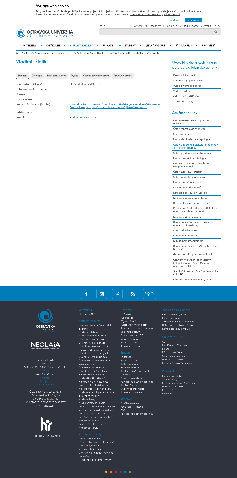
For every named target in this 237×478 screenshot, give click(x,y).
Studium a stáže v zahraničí (135, 371)
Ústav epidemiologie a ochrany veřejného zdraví (191, 165)
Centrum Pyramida (89, 445)
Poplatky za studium (131, 378)
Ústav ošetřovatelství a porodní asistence (191, 122)
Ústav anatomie (182, 134)
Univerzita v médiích (172, 386)
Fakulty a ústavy (62, 53)
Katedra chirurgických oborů (190, 198)
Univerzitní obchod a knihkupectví (96, 442)
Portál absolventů (130, 403)
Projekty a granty (123, 75)
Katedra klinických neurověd (190, 193)
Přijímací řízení (128, 321)
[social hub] (149, 293)
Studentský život (129, 342)
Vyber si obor (127, 318)
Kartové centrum (87, 456)
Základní (22, 75)
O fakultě (55, 45)
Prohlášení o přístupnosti (175, 345)
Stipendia (125, 374)
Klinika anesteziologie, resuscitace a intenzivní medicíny (193, 224)
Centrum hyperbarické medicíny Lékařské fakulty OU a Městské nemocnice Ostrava (192, 263)
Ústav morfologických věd (92, 343)
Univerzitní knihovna (89, 439)
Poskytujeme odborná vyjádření (178, 383)
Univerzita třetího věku (173, 359)
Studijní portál (192, 26)
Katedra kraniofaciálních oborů (191, 203)
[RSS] (133, 293)
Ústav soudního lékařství (187, 182)
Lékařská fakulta (80, 53)
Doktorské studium (130, 332)
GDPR (165, 342)
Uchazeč (112, 45)
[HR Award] (45, 427)
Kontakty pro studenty (132, 392)
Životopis (37, 75)
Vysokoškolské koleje (90, 449)
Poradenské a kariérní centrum (95, 460)
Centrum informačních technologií (96, 453)
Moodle (169, 26)
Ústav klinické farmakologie (189, 158)
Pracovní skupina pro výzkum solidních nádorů (97, 107)
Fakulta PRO (186, 45)
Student (133, 45)
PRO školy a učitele (172, 352)
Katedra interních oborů (187, 187)
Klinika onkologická (185, 235)
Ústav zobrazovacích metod (189, 129)
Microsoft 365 (156, 26)
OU (17, 53)
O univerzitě (27, 53)
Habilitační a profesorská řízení (178, 325)
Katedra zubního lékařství (188, 217)
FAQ (123, 410)
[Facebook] (86, 293)
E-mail (179, 26)
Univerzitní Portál (211, 26)
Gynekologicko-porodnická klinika (193, 254)
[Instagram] (101, 293)
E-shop (166, 349)
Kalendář (167, 394)
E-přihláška (126, 314)
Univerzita (32, 45)
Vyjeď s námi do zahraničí (188, 86)
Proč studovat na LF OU (133, 335)
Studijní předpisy (129, 385)
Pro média (208, 45)
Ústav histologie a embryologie (191, 139)
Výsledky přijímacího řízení (134, 325)
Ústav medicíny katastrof (187, 172)
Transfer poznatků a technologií (178, 322)
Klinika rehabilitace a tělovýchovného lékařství (195, 248)
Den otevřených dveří (131, 339)
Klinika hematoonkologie (188, 241)
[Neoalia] (45, 345)
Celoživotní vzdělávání (186, 96)
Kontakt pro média (172, 376)
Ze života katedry (183, 101)
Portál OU (126, 357)
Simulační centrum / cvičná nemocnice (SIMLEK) (195, 273)
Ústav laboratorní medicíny (189, 177)
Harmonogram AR (130, 368)
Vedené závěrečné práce (96, 75)
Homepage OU (87, 314)
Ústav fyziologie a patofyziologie (192, 153)
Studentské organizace (132, 389)
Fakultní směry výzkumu (174, 315)
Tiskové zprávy (169, 380)
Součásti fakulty (84, 45)
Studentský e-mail (130, 360)
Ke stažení (167, 390)
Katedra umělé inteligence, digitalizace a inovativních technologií (196, 210)
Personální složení (184, 75)
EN (105, 26)
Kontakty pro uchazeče (132, 346)
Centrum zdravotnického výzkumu (193, 279)
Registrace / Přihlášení (132, 407)
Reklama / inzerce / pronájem (177, 363)
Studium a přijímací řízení (188, 80)
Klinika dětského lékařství (188, 230)
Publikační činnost (56, 75)
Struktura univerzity (44, 53)
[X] (117, 293)
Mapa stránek (140, 26)
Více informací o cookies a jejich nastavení (155, 14)
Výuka (74, 75)
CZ (101, 26)
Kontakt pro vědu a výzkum (176, 329)
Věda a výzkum (158, 45)
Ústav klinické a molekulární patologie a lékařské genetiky (133, 53)
